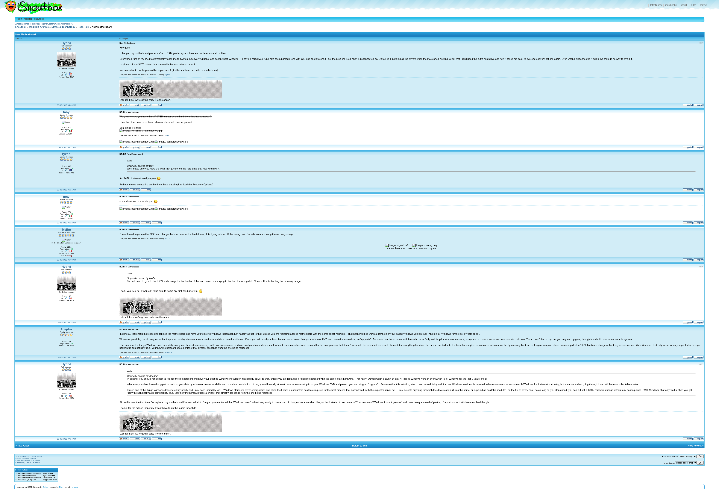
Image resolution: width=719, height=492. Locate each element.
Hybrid (66, 43)
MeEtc (66, 229)
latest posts (656, 5)
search (684, 5)
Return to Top (359, 445)
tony (66, 112)
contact (703, 5)
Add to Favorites (32, 463)
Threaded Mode (22, 456)
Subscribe (19, 463)
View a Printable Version (25, 459)
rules (693, 5)
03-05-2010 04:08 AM (66, 105)
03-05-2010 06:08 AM (66, 260)
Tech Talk (83, 26)
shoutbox (39, 18)
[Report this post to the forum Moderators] (698, 106)
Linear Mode (36, 456)
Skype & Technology (63, 26)
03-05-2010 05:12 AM (66, 147)
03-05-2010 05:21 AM (66, 190)
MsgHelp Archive (39, 26)
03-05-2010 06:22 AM (66, 357)
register (28, 18)
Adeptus (66, 329)
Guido (45, 487)
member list (671, 5)
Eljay (61, 487)
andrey (75, 487)
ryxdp (66, 154)
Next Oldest (23, 445)
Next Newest (695, 445)
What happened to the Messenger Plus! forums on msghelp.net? (44, 24)
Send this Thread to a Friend (27, 461)
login (19, 18)
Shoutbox (31, 6)
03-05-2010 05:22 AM (66, 223)
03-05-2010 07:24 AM (66, 439)
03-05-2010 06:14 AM (66, 322)
